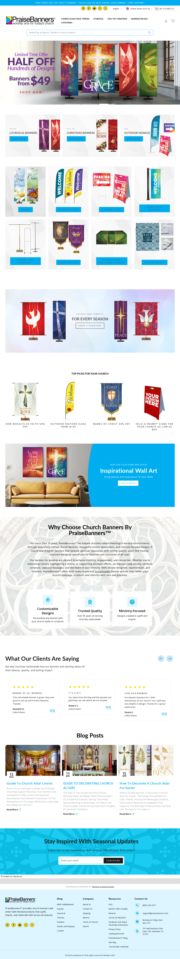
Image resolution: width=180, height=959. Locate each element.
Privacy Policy (115, 929)
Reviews (112, 913)
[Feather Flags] (68, 192)
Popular (60, 909)
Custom (60, 930)
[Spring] (25, 192)
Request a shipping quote (103, 886)
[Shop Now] (32, 135)
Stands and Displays (66, 926)
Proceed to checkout (11, 876)
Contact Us (87, 909)
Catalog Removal (116, 933)
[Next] (169, 658)
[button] (90, 881)
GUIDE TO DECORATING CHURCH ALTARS (88, 785)
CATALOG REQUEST (117, 917)
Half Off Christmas (117, 19)
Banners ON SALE (139, 19)
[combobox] (90, 33)
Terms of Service (90, 922)
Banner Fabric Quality (118, 909)
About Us (87, 904)
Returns (86, 917)
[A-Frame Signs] (111, 192)
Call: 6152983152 (166, 8)
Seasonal (61, 913)
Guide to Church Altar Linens (30, 783)
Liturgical (98, 19)
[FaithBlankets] (154, 244)
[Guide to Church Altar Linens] (32, 760)
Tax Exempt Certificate (119, 946)
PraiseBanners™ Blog (118, 938)
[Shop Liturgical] (90, 321)
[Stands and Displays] (25, 244)
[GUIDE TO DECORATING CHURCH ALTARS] (89, 760)
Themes (60, 917)
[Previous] (161, 658)
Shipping (86, 913)
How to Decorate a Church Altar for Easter (145, 785)
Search (86, 926)
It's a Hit (75, 693)
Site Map (112, 942)
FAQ (110, 904)
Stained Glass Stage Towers (75, 19)
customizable (102, 571)
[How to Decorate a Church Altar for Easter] (145, 760)
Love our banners (136, 693)
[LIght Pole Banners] (154, 192)
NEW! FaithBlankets (65, 904)
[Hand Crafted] (68, 244)
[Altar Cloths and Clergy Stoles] (111, 244)
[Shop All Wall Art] (90, 475)
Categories (67, 23)
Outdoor (60, 922)
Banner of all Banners (28, 693)
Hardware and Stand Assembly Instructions (118, 923)
